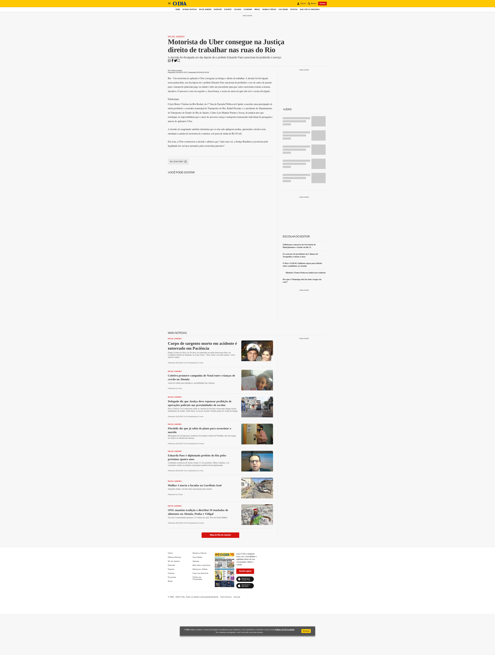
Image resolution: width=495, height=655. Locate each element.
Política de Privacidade (197, 578)
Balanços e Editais (200, 569)
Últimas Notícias (189, 9)
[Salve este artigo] (178, 61)
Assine (322, 3)
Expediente (213, 597)
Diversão (218, 9)
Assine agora (245, 571)
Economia (248, 9)
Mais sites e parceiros (310, 9)
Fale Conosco (226, 597)
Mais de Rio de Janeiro (220, 535)
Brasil (257, 9)
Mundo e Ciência (269, 9)
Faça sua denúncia (200, 573)
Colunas (237, 9)
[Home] (180, 5)
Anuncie (237, 597)
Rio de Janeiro (205, 9)
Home (177, 9)
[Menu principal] (169, 3)
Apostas (294, 9)
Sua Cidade (283, 9)
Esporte (228, 9)
